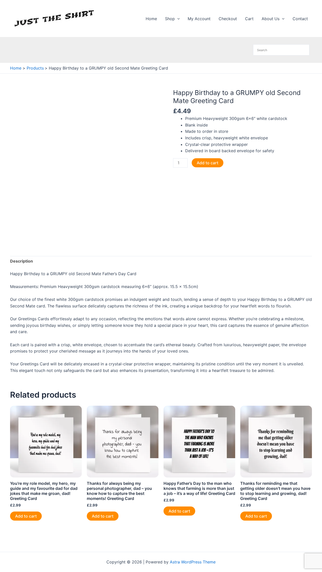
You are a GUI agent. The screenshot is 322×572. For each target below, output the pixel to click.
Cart (249, 18)
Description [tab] (21, 261)
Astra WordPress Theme (193, 561)
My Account (199, 18)
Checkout (228, 18)
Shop (170, 18)
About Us (270, 18)
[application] (177, 19)
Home (151, 18)
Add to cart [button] (26, 516)
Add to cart (207, 162)
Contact (300, 18)
